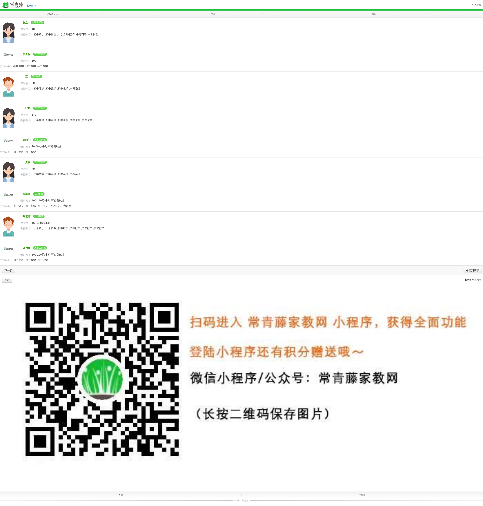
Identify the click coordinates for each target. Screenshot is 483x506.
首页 (120, 495)
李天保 (25, 54)
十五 (24, 76)
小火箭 (25, 162)
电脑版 (362, 495)
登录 (7, 279)
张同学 (25, 139)
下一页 (8, 270)
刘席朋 (25, 248)
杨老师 (25, 193)
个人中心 (476, 4)
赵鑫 (24, 22)
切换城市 (476, 279)
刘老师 (25, 216)
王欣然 (25, 108)
